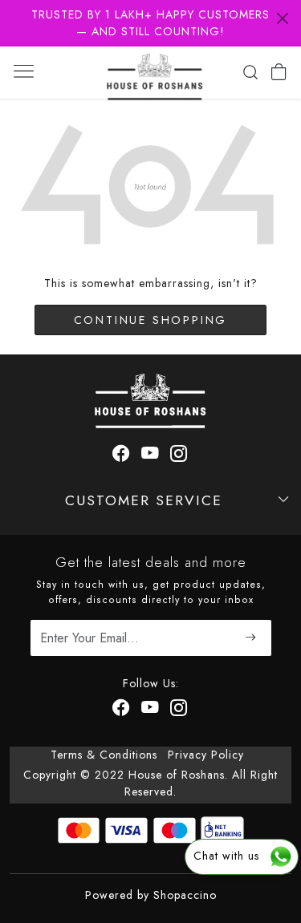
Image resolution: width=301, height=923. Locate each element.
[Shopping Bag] (279, 72)
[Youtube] (150, 455)
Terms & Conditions (104, 755)
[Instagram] (179, 455)
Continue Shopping (151, 320)
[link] (250, 72)
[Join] (251, 638)
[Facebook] (121, 455)
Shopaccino (185, 895)
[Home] (155, 72)
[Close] (282, 18)
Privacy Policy (206, 755)
